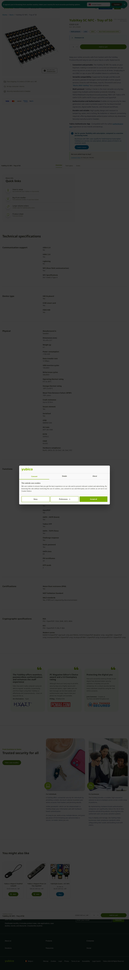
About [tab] (95, 476)
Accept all (93, 499)
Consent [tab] (34, 476)
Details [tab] (64, 476)
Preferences (63, 499)
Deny (35, 499)
